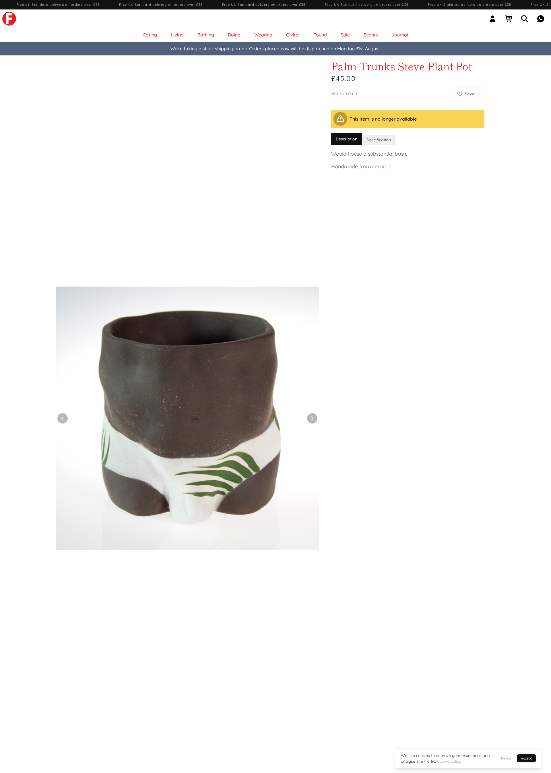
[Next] (312, 418)
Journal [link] (400, 35)
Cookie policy (449, 761)
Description (346, 139)
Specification (378, 139)
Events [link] (371, 35)
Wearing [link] (263, 35)
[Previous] (62, 418)
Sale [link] (345, 35)
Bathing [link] (205, 35)
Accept (526, 758)
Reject (506, 758)
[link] (9, 18)
